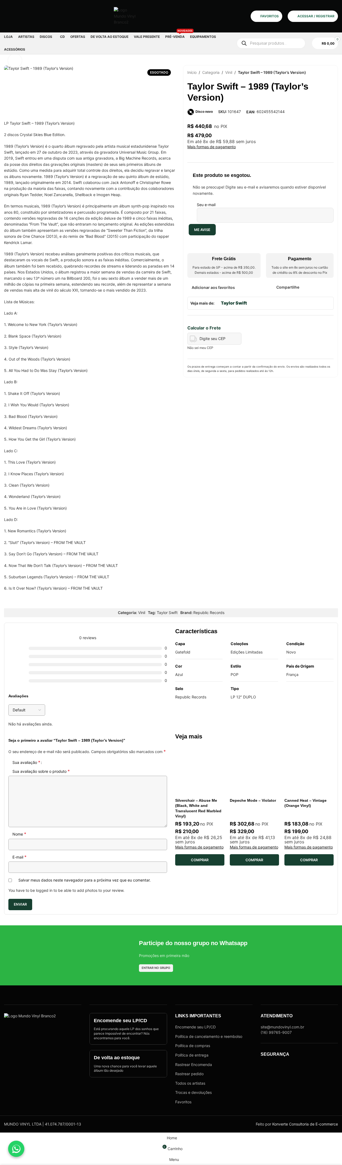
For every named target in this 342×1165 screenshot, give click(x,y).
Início (192, 72)
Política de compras (192, 1045)
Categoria (211, 72)
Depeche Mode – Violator (253, 800)
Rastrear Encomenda (193, 1064)
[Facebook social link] (302, 287)
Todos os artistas (190, 1083)
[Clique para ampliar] (15, 60)
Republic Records (208, 612)
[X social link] (309, 287)
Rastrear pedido (189, 1073)
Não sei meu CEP (200, 348)
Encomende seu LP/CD (195, 1027)
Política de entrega (191, 1055)
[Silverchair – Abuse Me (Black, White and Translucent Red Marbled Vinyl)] (199, 770)
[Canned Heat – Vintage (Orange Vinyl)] (309, 770)
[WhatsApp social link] (323, 287)
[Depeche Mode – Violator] (254, 770)
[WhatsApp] (16, 1149)
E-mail (19, 857)
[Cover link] (128, 1029)
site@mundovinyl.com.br (282, 1027)
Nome (19, 834)
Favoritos (183, 1102)
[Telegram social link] (330, 287)
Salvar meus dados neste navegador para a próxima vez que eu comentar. (84, 880)
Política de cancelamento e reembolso (208, 1036)
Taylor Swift (234, 303)
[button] (199, 860)
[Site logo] (124, 16)
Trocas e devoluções (193, 1092)
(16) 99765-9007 (276, 1032)
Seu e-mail (206, 204)
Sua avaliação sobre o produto (41, 771)
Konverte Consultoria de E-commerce (305, 1124)
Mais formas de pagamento (211, 147)
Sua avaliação (26, 762)
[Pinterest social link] (316, 287)
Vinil (228, 72)
